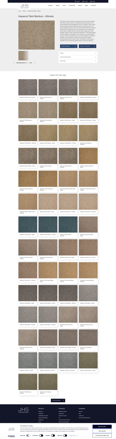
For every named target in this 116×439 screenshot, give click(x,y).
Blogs (86, 5)
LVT (59, 417)
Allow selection (102, 431)
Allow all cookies (102, 426)
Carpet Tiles (61, 413)
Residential (41, 419)
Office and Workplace (43, 417)
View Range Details (56, 400)
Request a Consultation (85, 46)
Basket (93, 1)
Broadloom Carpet (62, 411)
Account (86, 1)
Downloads (63, 60)
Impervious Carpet (63, 415)
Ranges (57, 5)
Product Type (72, 5)
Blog (80, 413)
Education (41, 411)
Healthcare (41, 413)
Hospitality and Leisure (43, 415)
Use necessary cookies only (102, 435)
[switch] (41, 435)
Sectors (80, 5)
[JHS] (24, 6)
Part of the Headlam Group (84, 417)
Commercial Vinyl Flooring (64, 419)
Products (50, 5)
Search (78, 1)
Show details (73, 435)
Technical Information (65, 57)
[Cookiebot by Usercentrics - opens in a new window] (11, 436)
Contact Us (93, 5)
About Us (81, 411)
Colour (64, 5)
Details (62, 53)
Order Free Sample (65, 46)
